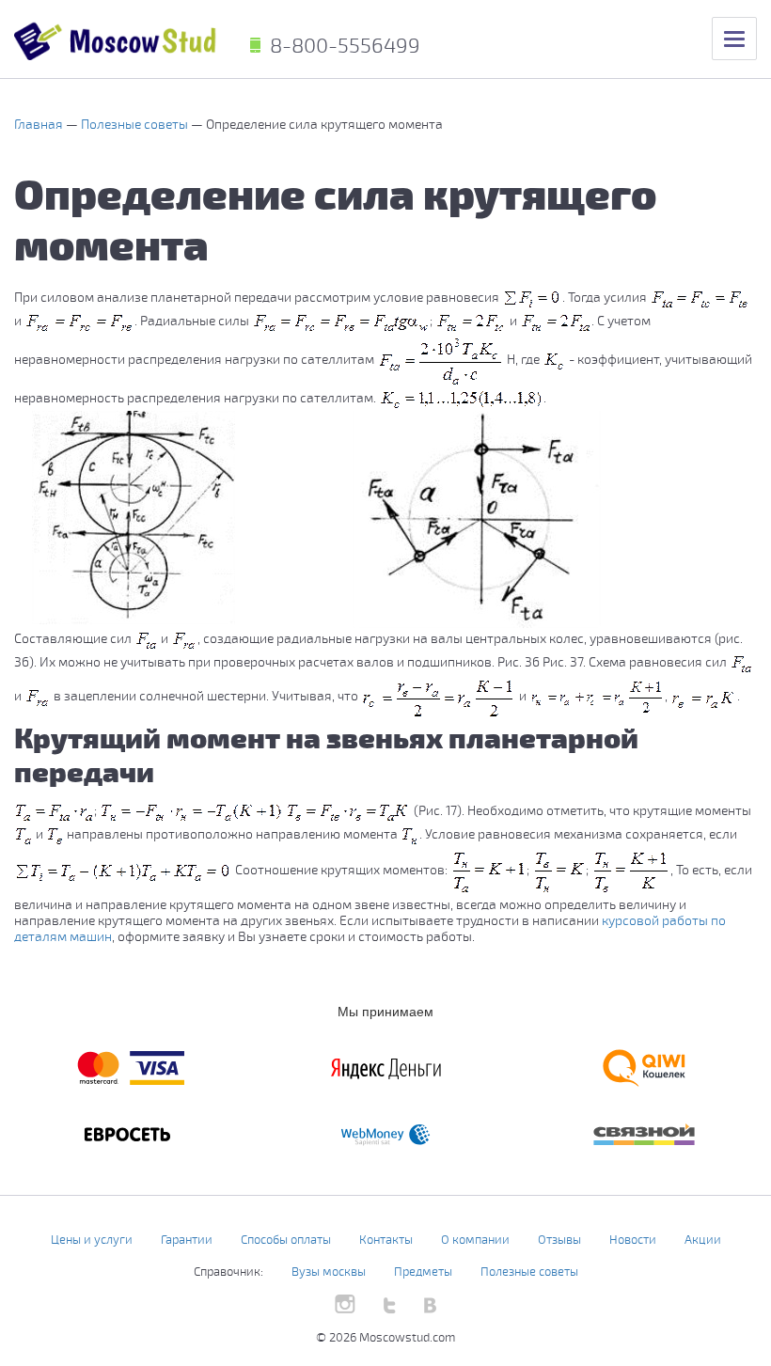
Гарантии (186, 1239)
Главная (40, 124)
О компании (475, 1239)
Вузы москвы (328, 1271)
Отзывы (559, 1239)
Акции (702, 1239)
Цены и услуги (92, 1239)
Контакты (386, 1239)
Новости (632, 1239)
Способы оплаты (286, 1239)
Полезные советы (136, 124)
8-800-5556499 (345, 44)
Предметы (423, 1271)
